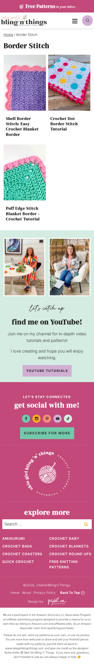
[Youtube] (57, 419)
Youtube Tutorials (47, 371)
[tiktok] (68, 419)
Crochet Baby (64, 538)
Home (15, 592)
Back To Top (70, 592)
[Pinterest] (47, 419)
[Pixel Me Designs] (56, 601)
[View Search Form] (87, 20)
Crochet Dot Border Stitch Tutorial (64, 124)
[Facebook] (26, 419)
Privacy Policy (45, 592)
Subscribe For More (47, 433)
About (26, 592)
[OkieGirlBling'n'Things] (24, 20)
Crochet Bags (17, 546)
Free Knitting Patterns (63, 564)
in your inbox (50, 6)
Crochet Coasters (22, 554)
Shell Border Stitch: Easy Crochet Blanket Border (22, 126)
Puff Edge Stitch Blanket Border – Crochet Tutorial (23, 213)
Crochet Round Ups (70, 554)
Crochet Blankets (69, 546)
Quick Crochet (18, 562)
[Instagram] (36, 419)
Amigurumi (13, 538)
